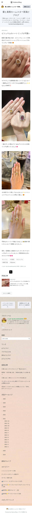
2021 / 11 (7, 423)
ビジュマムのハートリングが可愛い (16, 33)
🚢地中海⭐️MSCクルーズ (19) (10, 490)
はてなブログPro (6, 358)
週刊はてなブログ (6, 355)
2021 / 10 (7, 425)
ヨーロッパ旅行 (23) (7, 477)
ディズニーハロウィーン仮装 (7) (10, 474)
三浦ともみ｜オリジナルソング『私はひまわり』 (14, 369)
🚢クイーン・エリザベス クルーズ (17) (12, 481)
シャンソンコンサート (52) (9, 470)
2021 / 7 (7, 432)
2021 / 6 (7, 435)
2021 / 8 (7, 430)
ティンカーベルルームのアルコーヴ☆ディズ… (8, 305)
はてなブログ (5, 348)
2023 (4, 410)
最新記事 (5, 365)
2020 (4, 450)
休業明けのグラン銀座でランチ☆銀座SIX (24, 305)
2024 (4, 406)
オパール (25, 251)
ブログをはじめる (6, 351)
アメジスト (22, 144)
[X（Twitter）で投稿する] (10, 271)
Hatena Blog (14, 512)
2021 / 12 (7, 421)
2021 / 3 (7, 442)
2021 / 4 (7, 439)
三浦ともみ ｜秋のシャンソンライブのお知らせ (14, 377)
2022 (4, 414)
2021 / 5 (7, 437)
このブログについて (7, 329)
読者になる (27, 6)
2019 (4, 454)
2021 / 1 (7, 446)
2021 (4, 418)
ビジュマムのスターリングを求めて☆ (20, 281)
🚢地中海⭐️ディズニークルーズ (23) (11, 493)
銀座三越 (4, 38)
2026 (4, 399)
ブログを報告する (22, 512)
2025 (4, 402)
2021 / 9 (7, 428)
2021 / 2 (7, 444)
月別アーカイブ (7, 395)
